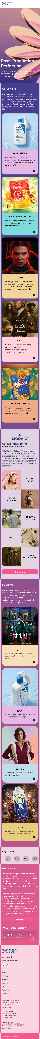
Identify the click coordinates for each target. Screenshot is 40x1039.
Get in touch (6, 957)
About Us (5, 993)
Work (3, 986)
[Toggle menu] (36, 4)
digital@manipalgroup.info (10, 961)
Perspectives (6, 990)
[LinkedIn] (3, 965)
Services (5, 979)
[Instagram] (7, 965)
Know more (20, 572)
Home (4, 972)
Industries (5, 983)
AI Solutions (5, 976)
